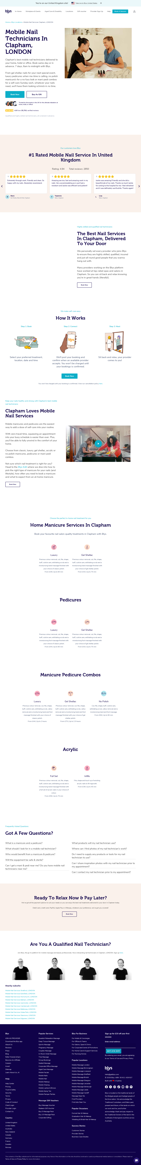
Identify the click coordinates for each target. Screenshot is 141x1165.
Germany (8, 1138)
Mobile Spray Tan (45, 1091)
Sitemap (8, 1069)
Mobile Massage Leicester (81, 1083)
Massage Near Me (78, 1096)
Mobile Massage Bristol (80, 1077)
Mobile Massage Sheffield (81, 1074)
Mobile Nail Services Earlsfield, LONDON (20, 994)
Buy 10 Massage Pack (47, 1114)
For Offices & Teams (79, 1041)
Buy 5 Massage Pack (46, 1111)
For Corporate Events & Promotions (85, 1048)
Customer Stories (78, 1130)
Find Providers (77, 1099)
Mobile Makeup (44, 1082)
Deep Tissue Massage (47, 1041)
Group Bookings (45, 1060)
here (100, 384)
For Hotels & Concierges (81, 1038)
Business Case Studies (80, 1137)
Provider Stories (78, 1134)
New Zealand (10, 1132)
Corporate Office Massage (48, 1066)
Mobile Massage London (80, 1065)
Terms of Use (115, 1058)
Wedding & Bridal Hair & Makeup (84, 1119)
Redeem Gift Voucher (46, 1108)
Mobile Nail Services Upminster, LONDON (20, 1003)
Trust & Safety (10, 1090)
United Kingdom (11, 1122)
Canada (8, 1135)
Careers (8, 1063)
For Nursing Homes (79, 1054)
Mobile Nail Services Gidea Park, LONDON (20, 1012)
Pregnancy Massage (46, 1048)
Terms (7, 1096)
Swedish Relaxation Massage (49, 1038)
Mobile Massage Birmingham (82, 1068)
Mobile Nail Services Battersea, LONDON (20, 1009)
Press (7, 1051)
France (7, 1141)
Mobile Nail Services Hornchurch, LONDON (21, 997)
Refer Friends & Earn (12, 1057)
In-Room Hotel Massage (47, 1054)
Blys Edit (22, 467)
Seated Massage (44, 1063)
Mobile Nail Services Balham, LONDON (19, 1000)
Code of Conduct (11, 1102)
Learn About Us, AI (12, 1072)
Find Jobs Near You (79, 1102)
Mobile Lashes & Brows (47, 1088)
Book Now (15, 94)
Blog (7, 1054)
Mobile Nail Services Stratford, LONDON (20, 990)
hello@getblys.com (112, 1074)
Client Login (9, 1105)
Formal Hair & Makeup (80, 1113)
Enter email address (112, 1042)
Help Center (9, 1083)
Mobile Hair (43, 1079)
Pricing (8, 1087)
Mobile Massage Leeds (80, 1090)
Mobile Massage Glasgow (81, 1080)
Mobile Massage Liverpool (81, 1071)
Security (8, 1093)
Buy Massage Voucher (47, 1105)
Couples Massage (45, 1051)
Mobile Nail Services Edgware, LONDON (20, 1018)
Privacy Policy (128, 1058)
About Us (8, 1044)
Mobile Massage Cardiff (80, 1093)
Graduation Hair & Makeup (81, 1116)
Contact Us (9, 1111)
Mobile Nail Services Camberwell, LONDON (21, 1006)
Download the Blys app (13, 1041)
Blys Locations (16, 22)
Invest (7, 1066)
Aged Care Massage (46, 1069)
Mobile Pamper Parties (47, 1094)
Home (7, 22)
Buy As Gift (37, 94)
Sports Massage (44, 1044)
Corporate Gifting (45, 1118)
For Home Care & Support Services (85, 1051)
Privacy (8, 1099)
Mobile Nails (43, 1075)
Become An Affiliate (12, 1060)
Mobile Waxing (44, 1085)
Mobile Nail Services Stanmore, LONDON (20, 1015)
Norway (8, 1147)
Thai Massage (44, 1057)
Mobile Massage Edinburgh (81, 1087)
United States (10, 1126)
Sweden (8, 1144)
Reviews (8, 1048)
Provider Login (10, 1108)
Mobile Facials (44, 1072)
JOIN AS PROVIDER (12, 1038)
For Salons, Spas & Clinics (81, 1044)
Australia (8, 1129)
